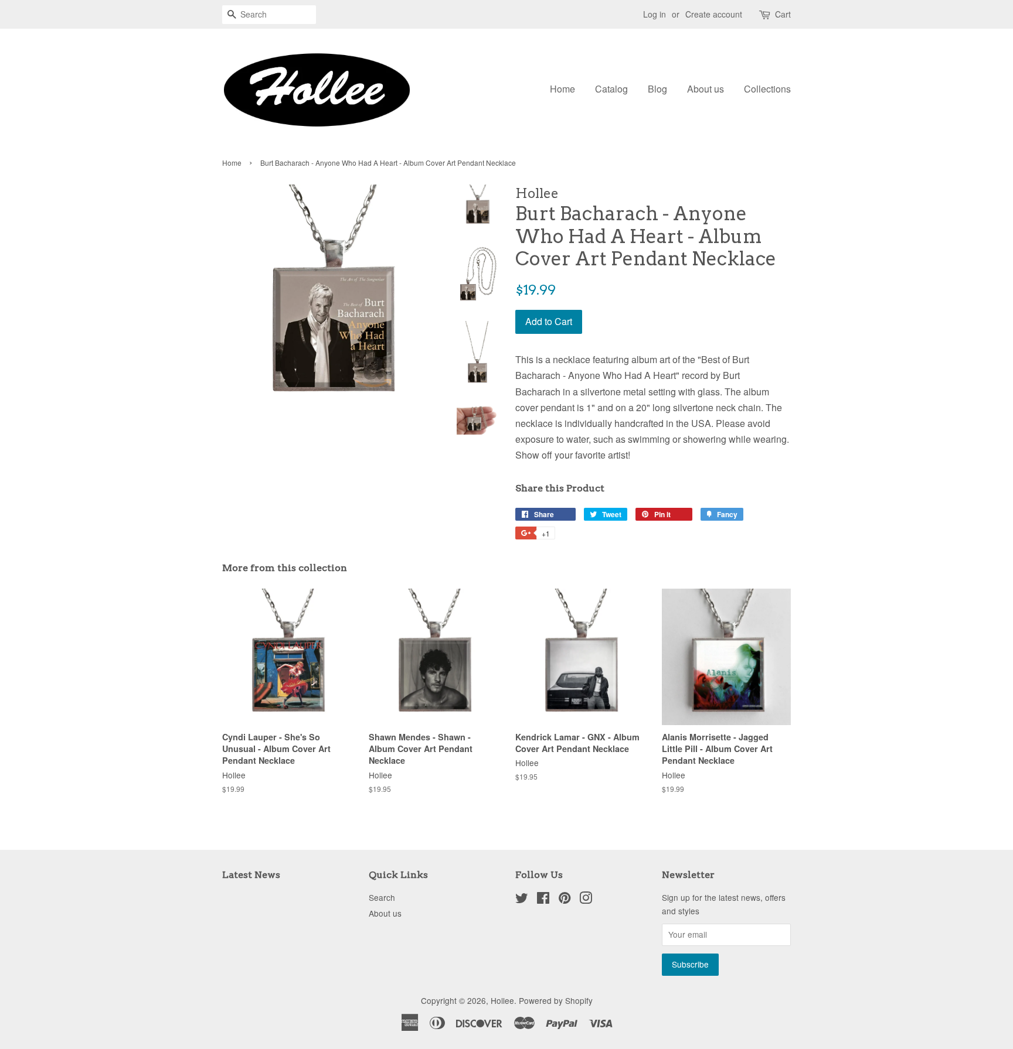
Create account (713, 14)
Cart (783, 14)
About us (705, 88)
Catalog (611, 88)
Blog (657, 88)
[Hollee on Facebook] (543, 900)
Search (382, 897)
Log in (654, 14)
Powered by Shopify (556, 1000)
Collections (767, 88)
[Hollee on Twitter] (521, 900)
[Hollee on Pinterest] (564, 900)
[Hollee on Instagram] (585, 900)
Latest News (251, 874)
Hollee (502, 1000)
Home (562, 88)
